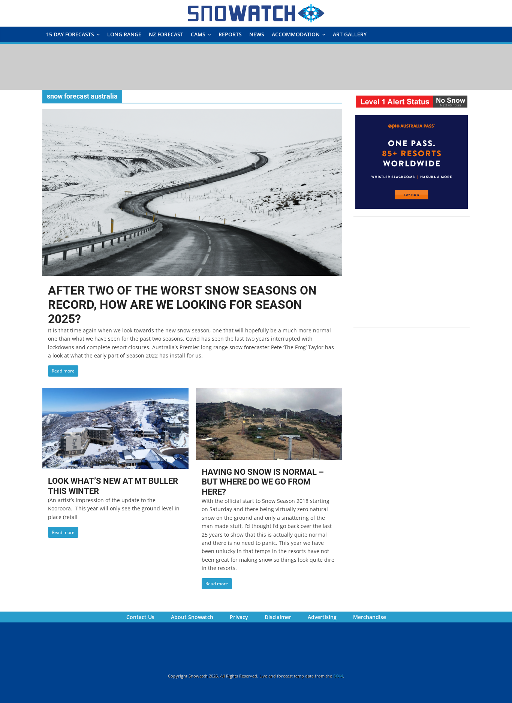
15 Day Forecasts (70, 34)
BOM (338, 676)
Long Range (124, 34)
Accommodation (296, 34)
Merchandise (369, 617)
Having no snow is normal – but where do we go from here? (263, 482)
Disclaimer (278, 617)
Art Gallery (350, 34)
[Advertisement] (256, 66)
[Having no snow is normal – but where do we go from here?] (269, 392)
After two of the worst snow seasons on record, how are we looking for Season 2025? (182, 304)
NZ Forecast (166, 34)
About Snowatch (192, 617)
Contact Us (140, 617)
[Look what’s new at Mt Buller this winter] (115, 392)
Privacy (239, 617)
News (256, 34)
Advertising (322, 617)
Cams (198, 34)
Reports (230, 34)
